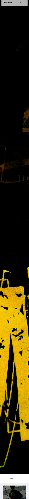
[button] (20, 3)
